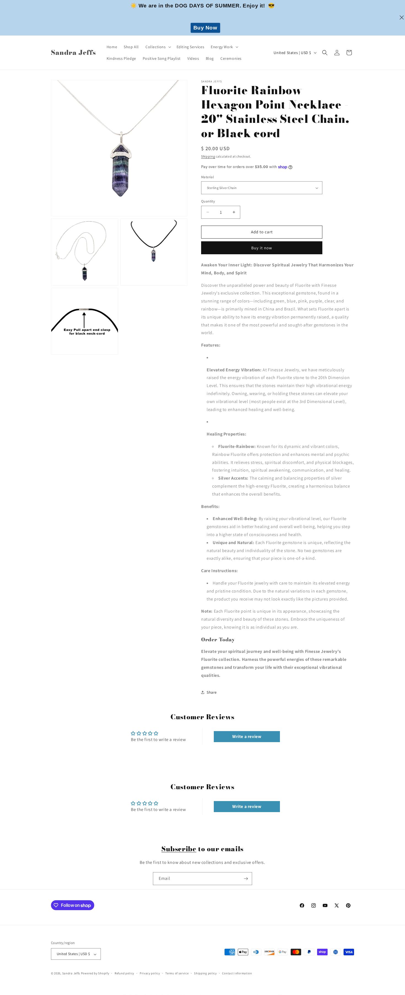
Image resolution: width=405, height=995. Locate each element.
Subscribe (178, 849)
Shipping (208, 156)
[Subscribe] (246, 878)
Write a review (246, 736)
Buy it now (261, 247)
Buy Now (205, 28)
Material (207, 177)
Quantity (208, 201)
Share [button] (212, 692)
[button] (157, 47)
